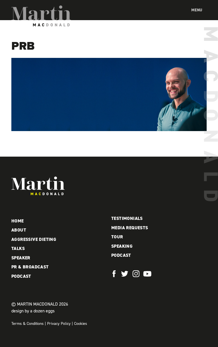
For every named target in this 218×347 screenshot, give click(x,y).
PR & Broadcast (30, 267)
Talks (18, 248)
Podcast (21, 276)
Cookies (80, 323)
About (18, 230)
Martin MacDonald (41, 15)
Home (17, 221)
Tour (117, 237)
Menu (196, 10)
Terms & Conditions (27, 323)
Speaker (20, 258)
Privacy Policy (59, 323)
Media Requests (129, 228)
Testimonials (127, 218)
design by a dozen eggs (32, 311)
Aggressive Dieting (33, 239)
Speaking (122, 246)
